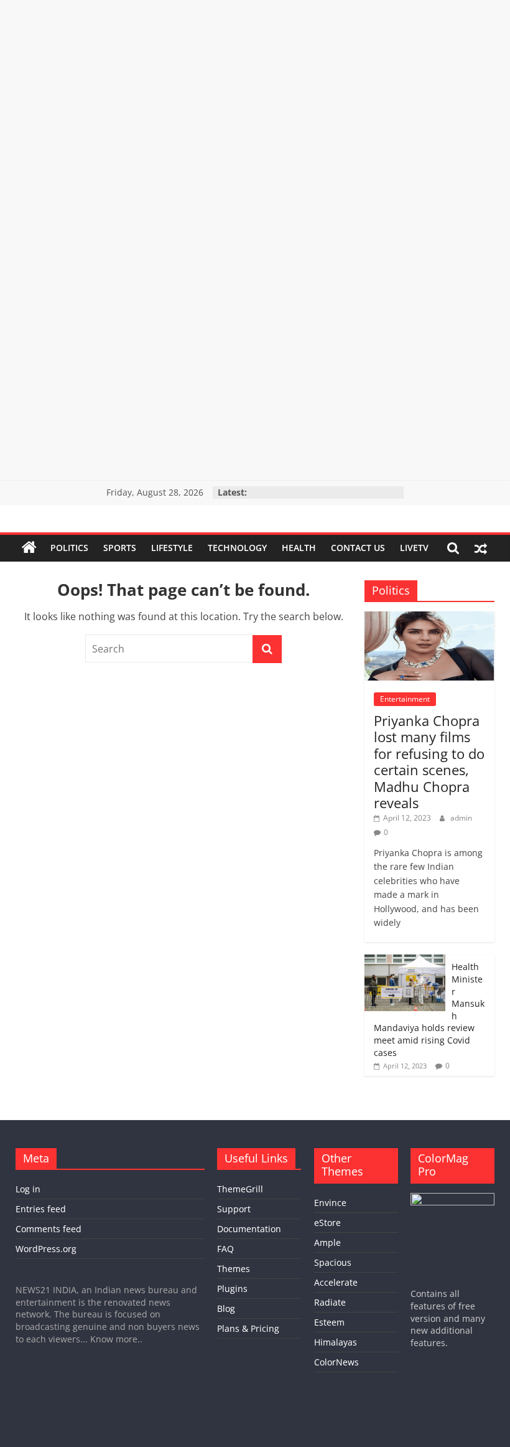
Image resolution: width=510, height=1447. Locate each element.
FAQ (225, 1249)
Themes (233, 1269)
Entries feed (41, 1209)
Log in (28, 1189)
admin (461, 818)
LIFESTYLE (172, 548)
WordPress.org (46, 1249)
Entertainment (405, 699)
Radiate (330, 1302)
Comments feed (48, 1229)
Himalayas (335, 1342)
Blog (226, 1308)
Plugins (232, 1288)
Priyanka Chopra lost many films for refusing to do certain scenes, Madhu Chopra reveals (429, 761)
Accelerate (336, 1282)
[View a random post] (480, 548)
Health (299, 548)
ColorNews (336, 1362)
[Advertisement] (255, 87)
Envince (330, 1203)
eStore (327, 1222)
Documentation (249, 1229)
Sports (119, 548)
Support (234, 1209)
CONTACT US (358, 548)
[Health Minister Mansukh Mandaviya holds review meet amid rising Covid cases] (404, 961)
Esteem (329, 1322)
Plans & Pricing (248, 1328)
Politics (69, 548)
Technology (237, 548)
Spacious (332, 1262)
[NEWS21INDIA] (29, 548)
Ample (327, 1242)
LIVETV (414, 548)
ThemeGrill (240, 1189)
